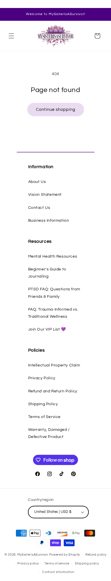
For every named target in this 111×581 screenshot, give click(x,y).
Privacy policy (28, 563)
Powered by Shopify (64, 554)
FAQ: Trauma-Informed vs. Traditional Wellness (53, 313)
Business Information (48, 221)
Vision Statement (45, 195)
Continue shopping (55, 109)
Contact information (58, 572)
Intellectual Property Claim (54, 365)
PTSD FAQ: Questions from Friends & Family (54, 292)
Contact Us (39, 208)
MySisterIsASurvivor (32, 554)
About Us (37, 182)
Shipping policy (87, 563)
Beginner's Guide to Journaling (47, 272)
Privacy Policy (42, 378)
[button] (11, 36)
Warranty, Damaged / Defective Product (49, 433)
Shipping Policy (43, 404)
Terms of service (56, 563)
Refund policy (95, 554)
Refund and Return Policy (52, 391)
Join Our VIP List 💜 (47, 329)
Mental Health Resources (52, 256)
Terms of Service (44, 417)
